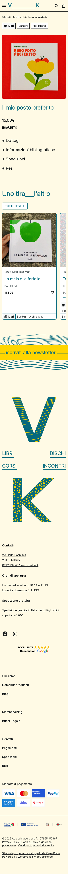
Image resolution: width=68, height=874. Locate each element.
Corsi (9, 466)
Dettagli (13, 140)
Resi (10, 168)
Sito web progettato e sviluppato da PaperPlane (31, 853)
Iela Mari (24, 272)
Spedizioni (15, 159)
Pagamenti (9, 748)
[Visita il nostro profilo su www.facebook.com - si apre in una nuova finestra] (5, 634)
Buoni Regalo (11, 721)
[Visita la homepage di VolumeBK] (24, 6)
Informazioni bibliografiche (30, 149)
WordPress (24, 856)
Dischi (58, 453)
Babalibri (11, 286)
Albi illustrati (39, 25)
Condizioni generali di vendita (36, 845)
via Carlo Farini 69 (14, 555)
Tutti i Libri (13, 206)
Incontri (54, 466)
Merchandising (12, 712)
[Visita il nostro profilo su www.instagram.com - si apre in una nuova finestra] (15, 634)
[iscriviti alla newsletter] (34, 352)
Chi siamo (9, 676)
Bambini (23, 25)
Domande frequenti (15, 685)
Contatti (7, 739)
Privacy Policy (10, 841)
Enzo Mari (11, 272)
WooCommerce (43, 856)
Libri (8, 453)
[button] (52, 292)
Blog (5, 694)
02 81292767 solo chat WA (20, 565)
